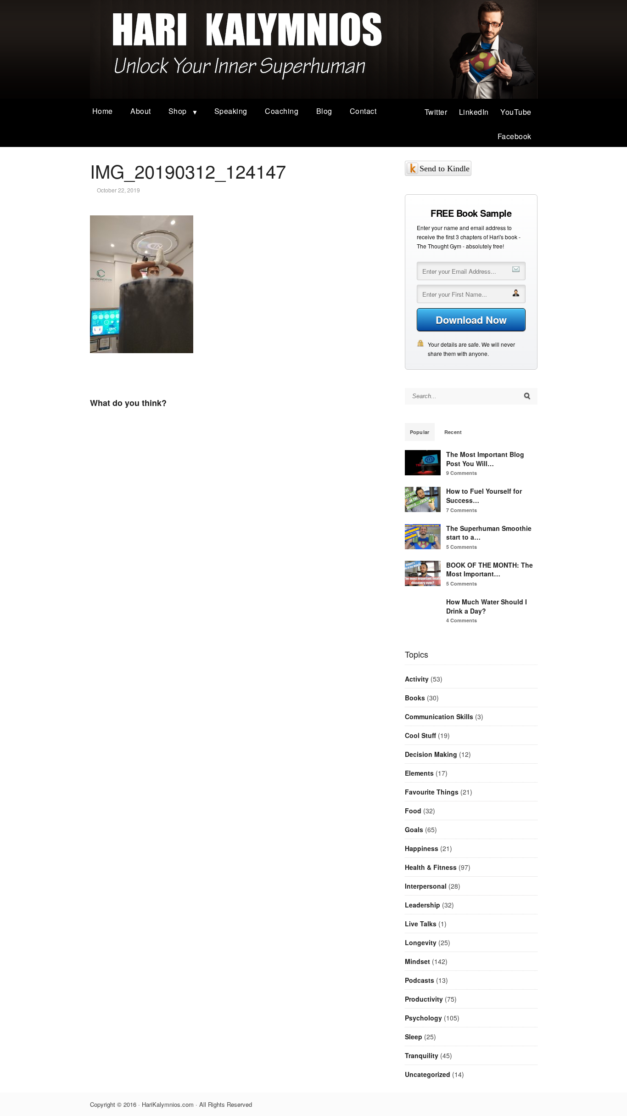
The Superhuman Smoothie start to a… (489, 533)
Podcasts (419, 980)
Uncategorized (427, 1074)
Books (415, 697)
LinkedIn (474, 112)
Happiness (421, 848)
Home (102, 111)
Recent (453, 431)
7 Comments (461, 510)
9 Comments (461, 472)
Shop (177, 111)
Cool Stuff (420, 735)
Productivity (424, 998)
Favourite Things (432, 791)
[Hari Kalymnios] (313, 96)
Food (413, 810)
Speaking (230, 111)
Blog (324, 111)
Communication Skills (439, 716)
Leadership (422, 904)
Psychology (423, 1017)
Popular (420, 431)
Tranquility (421, 1055)
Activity (417, 678)
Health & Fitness (431, 867)
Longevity (421, 942)
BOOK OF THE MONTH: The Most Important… (489, 569)
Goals (414, 829)
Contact (363, 111)
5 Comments (461, 546)
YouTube (516, 112)
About (140, 111)
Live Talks (421, 923)
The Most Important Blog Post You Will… (485, 459)
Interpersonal (426, 886)
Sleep (413, 1036)
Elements (419, 773)
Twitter (436, 112)
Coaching (281, 111)
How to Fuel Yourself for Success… (484, 495)
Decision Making (431, 754)
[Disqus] (234, 551)
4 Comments (461, 620)
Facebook (515, 136)
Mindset (417, 961)
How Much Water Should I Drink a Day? (486, 606)
